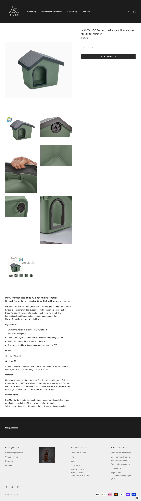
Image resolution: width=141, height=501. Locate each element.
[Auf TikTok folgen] (18, 487)
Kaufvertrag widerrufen (121, 453)
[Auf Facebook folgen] (6, 487)
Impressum (116, 468)
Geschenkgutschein (14, 453)
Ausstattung (72, 12)
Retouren (9, 461)
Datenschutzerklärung (120, 464)
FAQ (72, 457)
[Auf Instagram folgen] (12, 487)
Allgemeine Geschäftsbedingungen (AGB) (121, 475)
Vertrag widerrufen (11, 428)
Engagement (76, 465)
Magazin (74, 461)
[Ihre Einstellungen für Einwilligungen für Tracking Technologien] (137, 497)
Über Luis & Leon (78, 453)
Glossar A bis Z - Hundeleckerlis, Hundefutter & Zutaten (81, 472)
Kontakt (8, 465)
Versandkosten (11, 457)
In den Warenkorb (108, 56)
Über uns (86, 12)
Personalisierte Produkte (51, 12)
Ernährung (31, 12)
